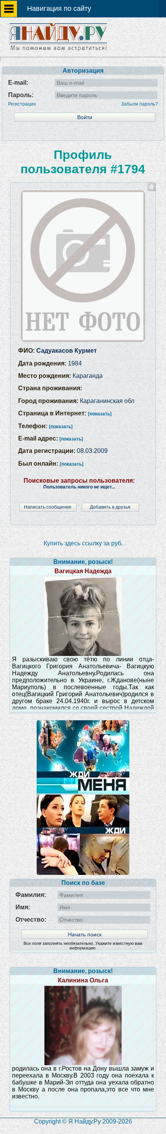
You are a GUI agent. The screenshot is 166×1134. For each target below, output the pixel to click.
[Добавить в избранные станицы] (151, 186)
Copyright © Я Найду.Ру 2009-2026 (83, 1121)
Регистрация (22, 104)
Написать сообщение (47, 507)
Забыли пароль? (139, 104)
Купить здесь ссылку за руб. (83, 543)
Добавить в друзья (110, 507)
